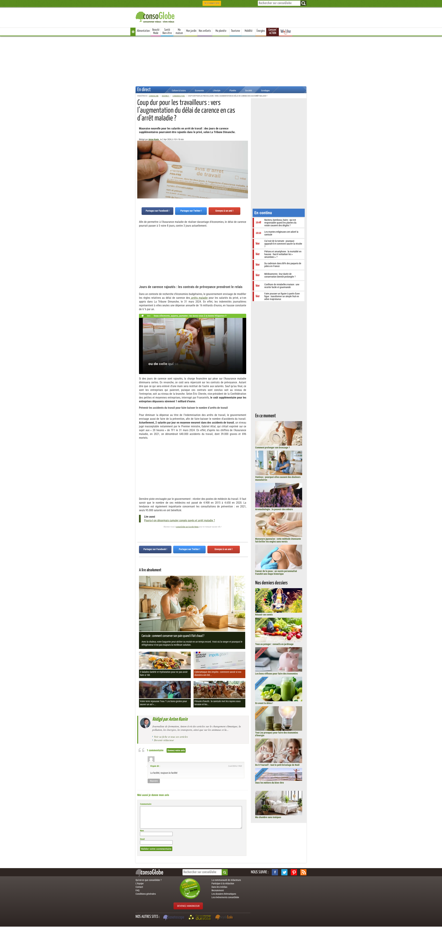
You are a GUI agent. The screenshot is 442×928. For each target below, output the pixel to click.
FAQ (137, 890)
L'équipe (140, 883)
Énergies (261, 30)
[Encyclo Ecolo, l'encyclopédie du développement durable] (224, 918)
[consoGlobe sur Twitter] (284, 872)
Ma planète (220, 30)
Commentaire (145, 804)
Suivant (140, 158)
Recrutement (218, 890)
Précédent (245, 158)
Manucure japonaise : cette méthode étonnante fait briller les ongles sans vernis (278, 540)
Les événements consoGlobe (225, 897)
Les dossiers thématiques (224, 893)
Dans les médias (219, 887)
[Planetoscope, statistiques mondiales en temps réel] (174, 918)
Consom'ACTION (272, 31)
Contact (139, 887)
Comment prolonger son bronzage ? (272, 447)
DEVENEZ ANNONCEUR (188, 906)
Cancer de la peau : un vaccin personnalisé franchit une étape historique (276, 572)
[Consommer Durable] (200, 918)
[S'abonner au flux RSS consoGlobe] (303, 872)
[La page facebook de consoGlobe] (275, 872)
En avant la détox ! (264, 703)
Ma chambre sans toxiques (268, 817)
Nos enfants (205, 30)
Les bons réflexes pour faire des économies (276, 673)
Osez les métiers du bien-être (269, 782)
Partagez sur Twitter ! (191, 210)
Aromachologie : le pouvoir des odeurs (274, 509)
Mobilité (248, 30)
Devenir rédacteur (164, 740)
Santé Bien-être (167, 31)
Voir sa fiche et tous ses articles (171, 736)
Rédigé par (170, 719)
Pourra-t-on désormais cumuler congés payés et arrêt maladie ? (179, 520)
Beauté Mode (155, 31)
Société (248, 90)
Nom (142, 830)
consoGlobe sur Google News (187, 527)
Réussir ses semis (264, 614)
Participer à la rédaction (223, 883)
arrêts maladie (199, 297)
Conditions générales (146, 893)
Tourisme (235, 30)
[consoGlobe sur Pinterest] (294, 872)
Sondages (265, 90)
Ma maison (179, 31)
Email (142, 839)
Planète (232, 90)
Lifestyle (216, 90)
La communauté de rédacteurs (226, 880)
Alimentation (143, 30)
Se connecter (211, 3)
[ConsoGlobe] (155, 16)
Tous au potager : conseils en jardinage (274, 644)
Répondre (154, 781)
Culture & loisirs (179, 90)
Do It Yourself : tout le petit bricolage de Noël (277, 765)
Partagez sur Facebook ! (157, 210)
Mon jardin (191, 30)
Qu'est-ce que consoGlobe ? (149, 880)
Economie (199, 90)
